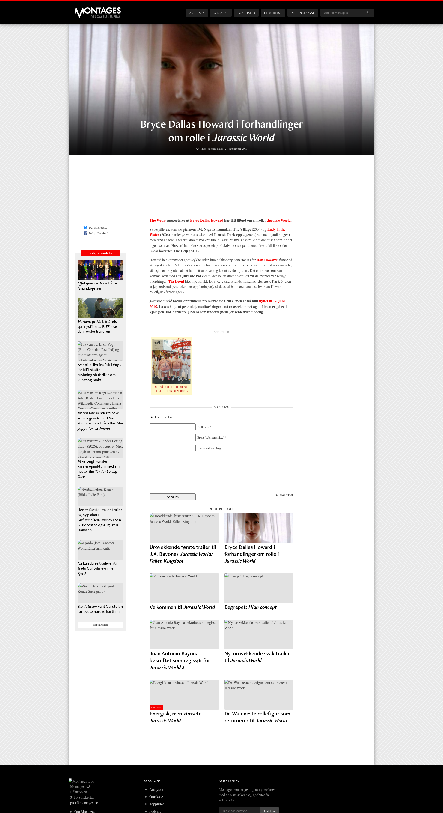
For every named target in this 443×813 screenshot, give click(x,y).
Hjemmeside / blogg (209, 448)
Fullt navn (204, 427)
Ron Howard (267, 259)
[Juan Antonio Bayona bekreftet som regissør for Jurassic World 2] (184, 634)
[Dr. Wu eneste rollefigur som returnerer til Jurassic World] (259, 695)
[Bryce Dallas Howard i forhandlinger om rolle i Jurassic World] (259, 528)
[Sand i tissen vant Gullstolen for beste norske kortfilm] (100, 593)
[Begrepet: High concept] (259, 588)
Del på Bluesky (98, 227)
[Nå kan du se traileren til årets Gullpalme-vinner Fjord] (100, 550)
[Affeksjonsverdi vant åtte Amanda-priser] (100, 270)
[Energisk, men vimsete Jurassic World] (184, 695)
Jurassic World (279, 220)
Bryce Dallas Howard (206, 220)
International (303, 12)
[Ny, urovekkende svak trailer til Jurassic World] (259, 634)
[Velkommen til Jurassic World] (184, 588)
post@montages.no (84, 802)
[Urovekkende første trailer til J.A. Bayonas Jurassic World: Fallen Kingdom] (184, 528)
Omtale (156, 707)
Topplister (246, 12)
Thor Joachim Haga (211, 148)
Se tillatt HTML (284, 495)
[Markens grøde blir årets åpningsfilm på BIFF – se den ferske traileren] (100, 308)
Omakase (221, 12)
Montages (82, 9)
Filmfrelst (273, 12)
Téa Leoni (176, 281)
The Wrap (158, 220)
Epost (211, 437)
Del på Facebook (99, 233)
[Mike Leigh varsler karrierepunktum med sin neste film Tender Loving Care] (100, 448)
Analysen (197, 12)
